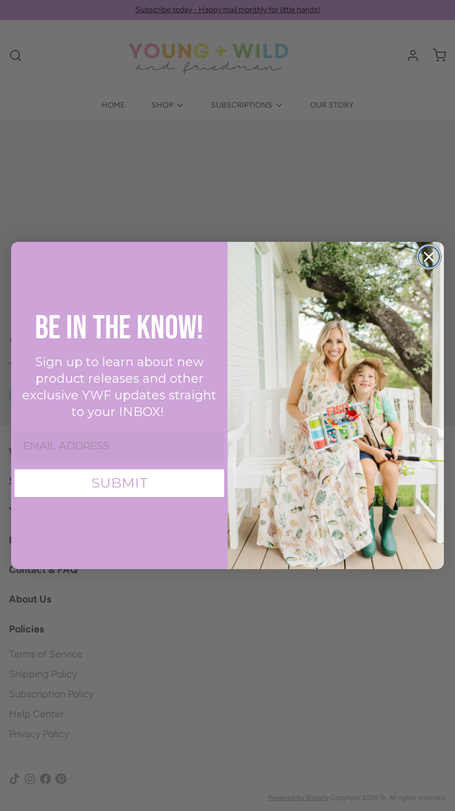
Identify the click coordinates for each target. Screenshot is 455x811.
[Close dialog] (428, 256)
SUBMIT (119, 482)
